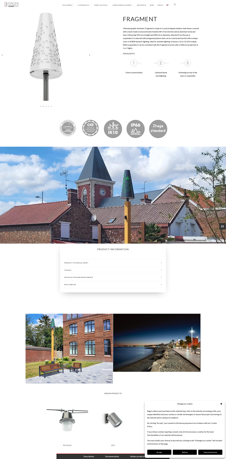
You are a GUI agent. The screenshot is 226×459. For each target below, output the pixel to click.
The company (67, 5)
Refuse (185, 452)
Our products (83, 5)
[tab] (113, 262)
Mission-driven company (122, 5)
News (152, 5)
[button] (221, 404)
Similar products (137, 456)
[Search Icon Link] (175, 4)
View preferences (210, 452)
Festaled (67, 445)
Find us (160, 5)
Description (89, 456)
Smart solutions (100, 5)
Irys (113, 445)
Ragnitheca (141, 5)
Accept (159, 452)
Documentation (112, 456)
